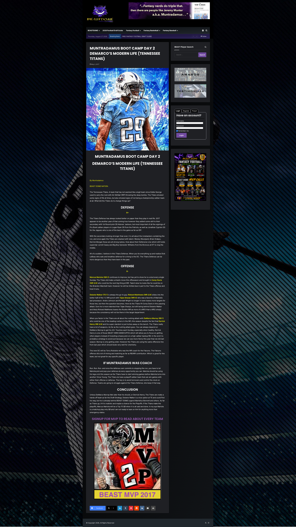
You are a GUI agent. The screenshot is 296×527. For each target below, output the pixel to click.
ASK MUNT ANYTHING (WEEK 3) (134, 36)
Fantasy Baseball (169, 30)
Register (186, 111)
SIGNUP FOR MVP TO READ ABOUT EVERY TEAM (127, 419)
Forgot (194, 111)
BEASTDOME (93, 30)
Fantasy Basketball (151, 30)
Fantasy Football (132, 30)
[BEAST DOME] (100, 13)
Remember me (183, 131)
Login (178, 111)
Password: (180, 126)
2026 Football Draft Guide (113, 30)
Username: (180, 121)
